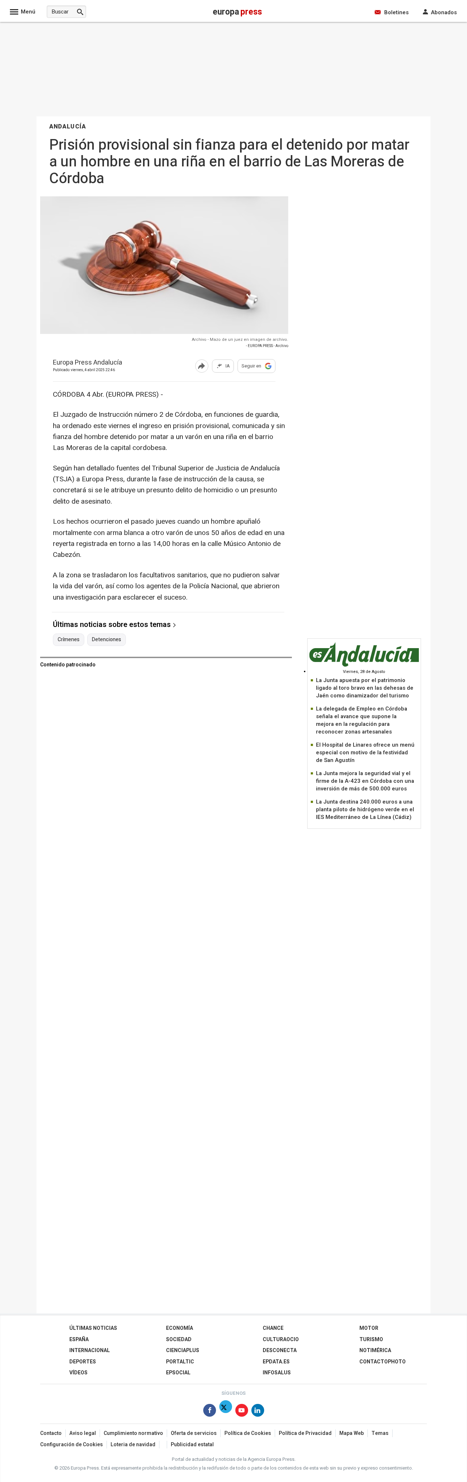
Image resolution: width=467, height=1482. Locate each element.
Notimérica (375, 1350)
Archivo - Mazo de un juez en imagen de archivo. (240, 339)
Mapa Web (351, 1433)
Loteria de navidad (133, 1444)
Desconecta (280, 1350)
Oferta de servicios (194, 1433)
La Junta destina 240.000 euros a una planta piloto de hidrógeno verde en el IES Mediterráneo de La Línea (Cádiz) (365, 809)
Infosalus (277, 1373)
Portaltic (180, 1362)
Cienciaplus (182, 1350)
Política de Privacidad (305, 1433)
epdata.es (276, 1362)
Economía (179, 1328)
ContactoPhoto (382, 1362)
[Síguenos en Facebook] (209, 1412)
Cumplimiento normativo (133, 1433)
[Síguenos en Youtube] (241, 1412)
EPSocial (178, 1373)
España (79, 1339)
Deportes (82, 1362)
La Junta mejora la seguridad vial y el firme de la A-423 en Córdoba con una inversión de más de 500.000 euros (365, 781)
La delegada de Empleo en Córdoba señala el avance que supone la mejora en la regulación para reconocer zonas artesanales (361, 720)
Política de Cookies (247, 1433)
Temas (380, 1433)
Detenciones (106, 639)
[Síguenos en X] (225, 1412)
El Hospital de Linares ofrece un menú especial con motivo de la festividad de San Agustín (365, 752)
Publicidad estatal (192, 1444)
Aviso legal (82, 1433)
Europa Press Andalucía (87, 363)
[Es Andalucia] (364, 665)
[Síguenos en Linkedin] (257, 1412)
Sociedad (179, 1339)
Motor (368, 1328)
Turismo (371, 1339)
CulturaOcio (281, 1339)
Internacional (89, 1350)
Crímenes (69, 639)
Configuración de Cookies (71, 1444)
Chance (273, 1328)
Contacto (51, 1433)
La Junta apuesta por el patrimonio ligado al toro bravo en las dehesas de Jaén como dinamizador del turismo (364, 688)
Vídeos (78, 1373)
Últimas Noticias (93, 1328)
